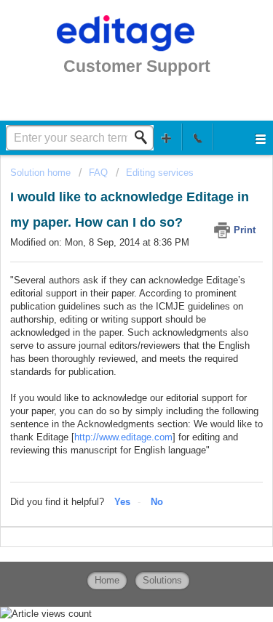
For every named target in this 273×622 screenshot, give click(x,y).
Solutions (162, 580)
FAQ (98, 172)
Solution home (42, 172)
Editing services (160, 172)
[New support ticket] (166, 137)
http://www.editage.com (123, 437)
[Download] (110, 298)
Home (107, 580)
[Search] (145, 137)
